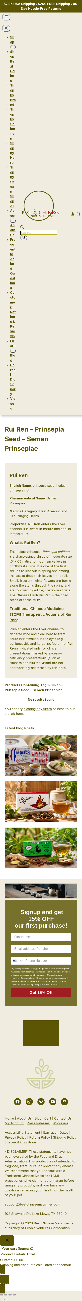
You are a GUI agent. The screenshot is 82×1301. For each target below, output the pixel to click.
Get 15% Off (41, 992)
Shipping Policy (64, 1137)
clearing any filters (38, 709)
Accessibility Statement (22, 1132)
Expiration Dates (55, 1132)
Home (9, 1118)
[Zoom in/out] (1, 1294)
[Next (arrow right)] (5, 1299)
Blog (38, 1118)
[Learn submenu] (13, 351)
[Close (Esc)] (14, 1294)
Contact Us (63, 1118)
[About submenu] (13, 221)
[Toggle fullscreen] (5, 1294)
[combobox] (17, 961)
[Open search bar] (22, 228)
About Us (24, 1118)
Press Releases (38, 1123)
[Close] (7, 1240)
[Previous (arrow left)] (1, 1299)
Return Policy (39, 1137)
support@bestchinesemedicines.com (32, 1204)
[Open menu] (6, 17)
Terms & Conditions (21, 1142)
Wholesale (60, 1123)
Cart (47, 1118)
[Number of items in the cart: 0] (78, 214)
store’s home (14, 714)
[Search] (23, 237)
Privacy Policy (15, 1137)
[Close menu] (6, 28)
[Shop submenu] (13, 47)
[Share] (10, 1294)
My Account (14, 1123)
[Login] (73, 214)
